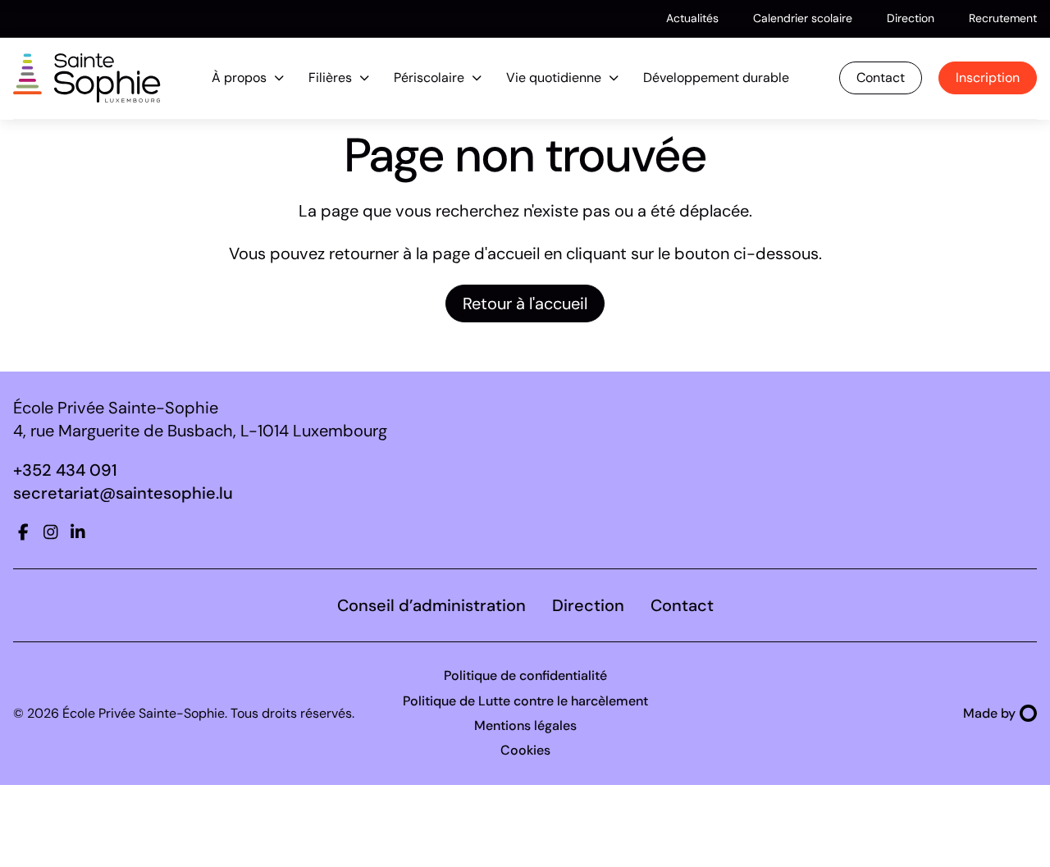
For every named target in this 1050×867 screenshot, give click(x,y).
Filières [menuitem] (330, 77)
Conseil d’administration (431, 605)
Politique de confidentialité (525, 675)
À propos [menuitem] (239, 77)
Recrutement (1003, 18)
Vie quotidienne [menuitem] (553, 77)
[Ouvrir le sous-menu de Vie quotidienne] (614, 77)
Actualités (692, 18)
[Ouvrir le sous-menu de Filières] (364, 77)
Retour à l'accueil (525, 303)
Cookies (525, 750)
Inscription (988, 77)
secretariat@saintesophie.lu (123, 493)
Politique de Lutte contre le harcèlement (525, 701)
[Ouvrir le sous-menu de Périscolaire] (477, 77)
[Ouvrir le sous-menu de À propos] (279, 77)
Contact (880, 77)
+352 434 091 (65, 470)
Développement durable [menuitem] (716, 77)
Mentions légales (525, 725)
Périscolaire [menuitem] (429, 77)
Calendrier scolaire (802, 18)
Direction (910, 18)
